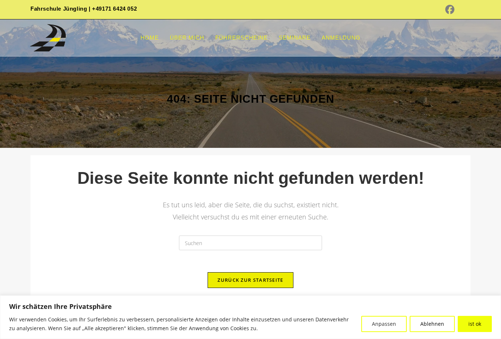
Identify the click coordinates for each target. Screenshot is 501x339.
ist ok (474, 323)
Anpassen (384, 323)
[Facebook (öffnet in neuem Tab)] (454, 9)
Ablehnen (432, 323)
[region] (250, 317)
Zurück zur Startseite (250, 280)
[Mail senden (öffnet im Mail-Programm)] (467, 9)
